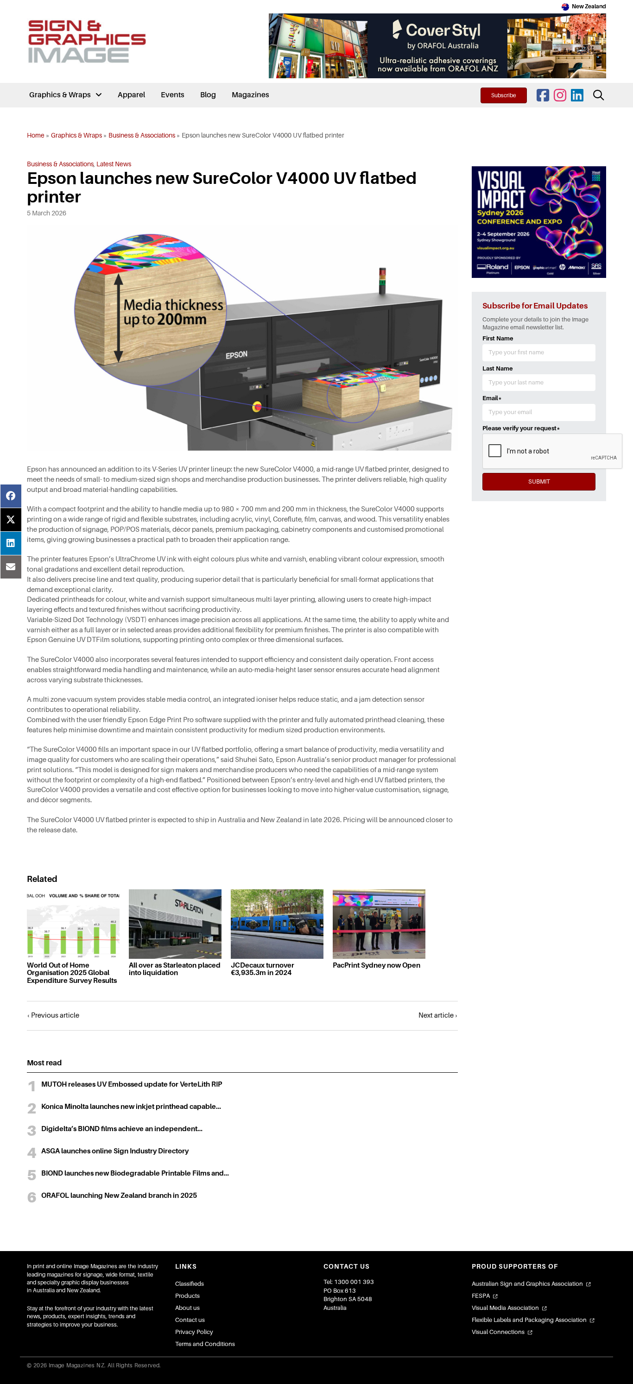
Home (35, 135)
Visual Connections (498, 1331)
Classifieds (189, 1283)
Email (492, 398)
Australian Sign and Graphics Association (527, 1283)
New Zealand (589, 6)
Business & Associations (141, 135)
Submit (539, 481)
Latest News (113, 164)
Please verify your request (521, 428)
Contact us (190, 1319)
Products (187, 1295)
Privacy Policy (194, 1331)
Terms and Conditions (205, 1343)
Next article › (438, 1015)
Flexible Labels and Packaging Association (529, 1319)
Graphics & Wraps (76, 135)
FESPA (481, 1295)
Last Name (497, 368)
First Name (497, 338)
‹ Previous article (53, 1015)
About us (187, 1307)
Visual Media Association (505, 1307)
